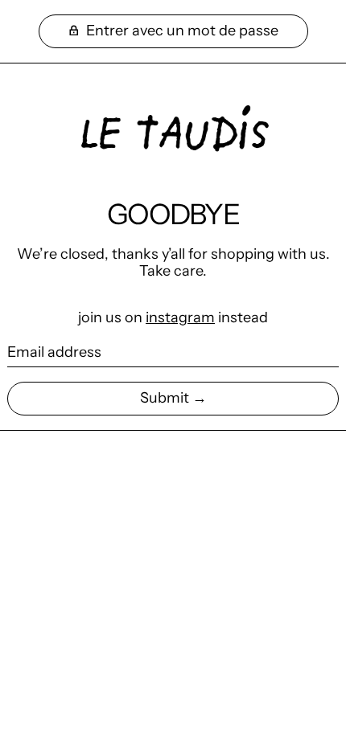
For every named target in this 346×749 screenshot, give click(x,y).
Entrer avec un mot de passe (180, 30)
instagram (180, 317)
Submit (164, 398)
